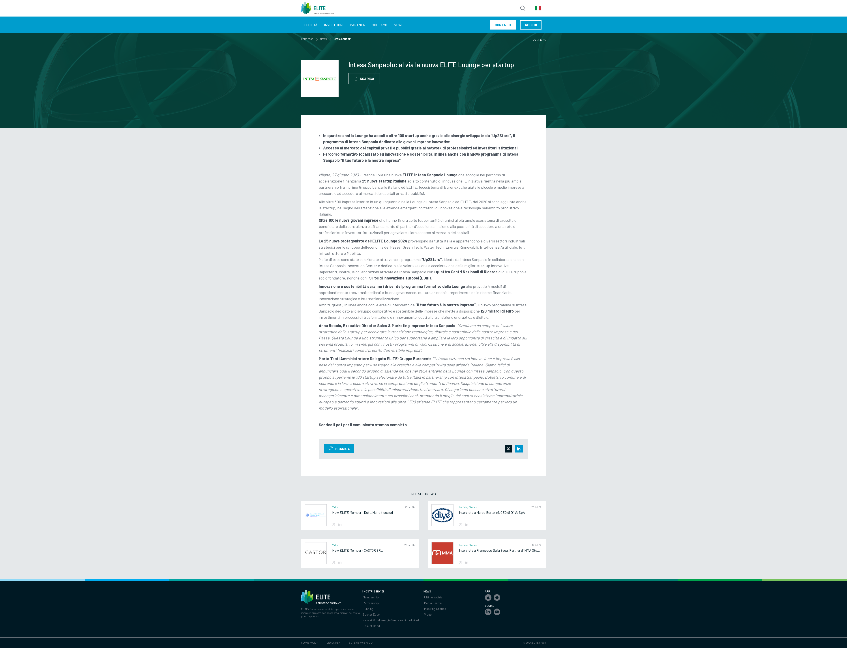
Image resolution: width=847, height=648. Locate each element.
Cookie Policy (309, 642)
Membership (371, 597)
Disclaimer (333, 642)
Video (428, 614)
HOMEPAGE (308, 39)
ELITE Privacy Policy (361, 642)
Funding (368, 609)
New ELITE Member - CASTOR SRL (357, 550)
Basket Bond (371, 626)
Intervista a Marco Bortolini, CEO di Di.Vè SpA (492, 512)
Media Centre (433, 603)
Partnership (371, 603)
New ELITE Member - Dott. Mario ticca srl (362, 512)
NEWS (324, 39)
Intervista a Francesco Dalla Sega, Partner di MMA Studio (500, 550)
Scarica (367, 78)
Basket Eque (371, 614)
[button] (488, 597)
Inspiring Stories (435, 609)
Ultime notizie (433, 597)
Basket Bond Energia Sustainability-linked (391, 620)
